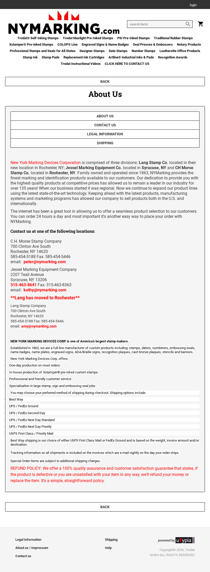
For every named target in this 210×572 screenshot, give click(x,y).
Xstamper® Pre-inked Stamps (31, 44)
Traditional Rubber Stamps (173, 38)
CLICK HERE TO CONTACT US (127, 64)
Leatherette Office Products (180, 51)
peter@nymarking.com (45, 261)
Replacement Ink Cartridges (84, 57)
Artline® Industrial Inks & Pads (131, 57)
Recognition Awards (172, 57)
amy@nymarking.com (39, 326)
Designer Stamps (92, 51)
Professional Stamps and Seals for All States (43, 51)
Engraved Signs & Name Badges (105, 44)
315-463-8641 (23, 284)
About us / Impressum (31, 548)
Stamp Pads (50, 57)
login (193, 5)
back (105, 81)
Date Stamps (118, 51)
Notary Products (189, 44)
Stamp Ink (30, 57)
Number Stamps (143, 51)
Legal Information (105, 134)
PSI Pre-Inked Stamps (133, 38)
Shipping (105, 143)
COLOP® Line (67, 44)
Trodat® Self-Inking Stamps (38, 38)
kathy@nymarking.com (45, 290)
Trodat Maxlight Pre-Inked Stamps (88, 38)
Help (108, 548)
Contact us (105, 125)
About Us (105, 116)
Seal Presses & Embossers (153, 44)
